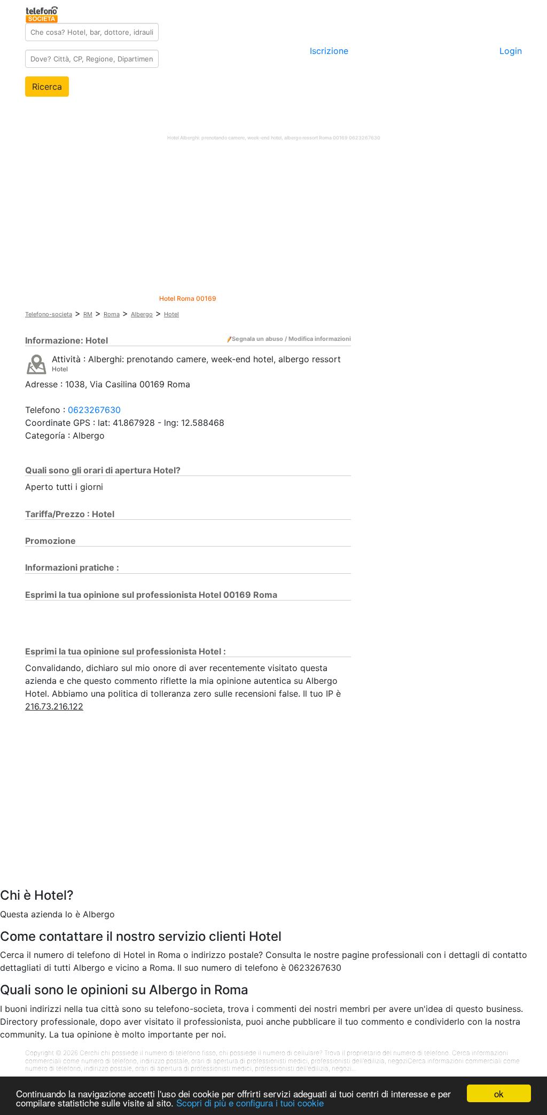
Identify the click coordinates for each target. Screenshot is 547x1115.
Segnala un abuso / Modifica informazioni (291, 338)
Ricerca (47, 86)
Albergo (142, 314)
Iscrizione (329, 50)
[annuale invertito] (36, 364)
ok (499, 1093)
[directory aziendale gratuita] (42, 12)
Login (510, 50)
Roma (112, 314)
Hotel (171, 314)
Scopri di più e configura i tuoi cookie (250, 1102)
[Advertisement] (273, 220)
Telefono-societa (48, 314)
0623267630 (94, 409)
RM (87, 314)
